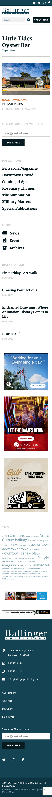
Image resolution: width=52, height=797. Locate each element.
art (3, 536)
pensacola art (7, 569)
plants (46, 576)
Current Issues (41, 20)
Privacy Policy (8, 785)
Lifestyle (41, 557)
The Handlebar (10, 579)
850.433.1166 (15, 671)
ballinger (22, 540)
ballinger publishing (37, 541)
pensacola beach (36, 568)
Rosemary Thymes (18, 188)
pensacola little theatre (11, 574)
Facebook (23, 759)
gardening (26, 558)
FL (13, 558)
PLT (3, 579)
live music (6, 561)
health (32, 558)
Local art (15, 561)
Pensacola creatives (22, 571)
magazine (9, 565)
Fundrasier (19, 558)
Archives (17, 248)
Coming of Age (14, 181)
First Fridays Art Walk (19, 273)
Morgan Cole (11, 108)
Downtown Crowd (14, 99)
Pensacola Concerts (8, 571)
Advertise (7, 700)
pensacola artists (21, 568)
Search (29, 19)
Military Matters (16, 202)
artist (26, 536)
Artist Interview (33, 536)
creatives (28, 545)
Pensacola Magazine (20, 168)
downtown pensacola (19, 553)
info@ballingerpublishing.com (23, 679)
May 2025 (30, 108)
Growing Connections (19, 290)
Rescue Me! (11, 334)
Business (13, 545)
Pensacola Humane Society (38, 571)
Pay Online (7, 708)
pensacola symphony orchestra (27, 576)
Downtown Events (34, 549)
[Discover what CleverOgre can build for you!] (26, 612)
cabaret (21, 545)
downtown (41, 544)
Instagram (13, 759)
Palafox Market (27, 566)
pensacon (40, 576)
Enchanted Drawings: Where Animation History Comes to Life (25, 312)
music (19, 566)
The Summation (16, 195)
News (14, 233)
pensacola (41, 565)
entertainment (7, 559)
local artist (22, 561)
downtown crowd (15, 549)
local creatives (32, 561)
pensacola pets (11, 576)
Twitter (3, 759)
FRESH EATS (12, 104)
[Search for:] (14, 19)
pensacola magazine (30, 573)
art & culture (14, 535)
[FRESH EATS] (26, 79)
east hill (39, 554)
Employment (8, 716)
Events (15, 240)
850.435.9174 (15, 663)
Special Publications (19, 208)
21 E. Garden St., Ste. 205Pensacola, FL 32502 (21, 653)
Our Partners (9, 692)
